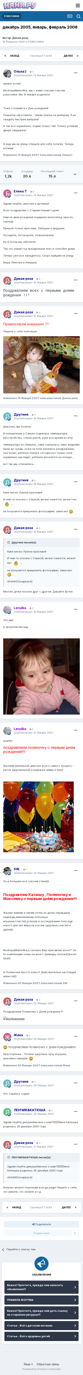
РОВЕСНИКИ (36, 41)
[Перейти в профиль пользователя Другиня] (7, 416)
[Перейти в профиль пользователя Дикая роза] (7, 281)
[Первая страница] (5, 56)
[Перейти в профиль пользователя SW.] (7, 871)
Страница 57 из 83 (41, 55)
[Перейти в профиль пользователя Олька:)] (7, 73)
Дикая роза (20, 37)
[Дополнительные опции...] (76, 73)
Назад (14, 55)
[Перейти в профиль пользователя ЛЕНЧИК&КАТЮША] (7, 1112)
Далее (68, 55)
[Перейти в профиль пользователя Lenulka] (7, 610)
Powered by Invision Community (41, 1369)
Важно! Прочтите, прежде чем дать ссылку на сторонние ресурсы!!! (37, 1312)
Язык (27, 1364)
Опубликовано (33, 75)
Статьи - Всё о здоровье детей (28, 1336)
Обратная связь (48, 1364)
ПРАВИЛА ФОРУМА (20, 1299)
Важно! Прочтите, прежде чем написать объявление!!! (35, 1287)
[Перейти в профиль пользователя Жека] (7, 1037)
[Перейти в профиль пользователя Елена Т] (7, 193)
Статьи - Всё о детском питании (29, 1325)
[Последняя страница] (78, 56)
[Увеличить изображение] (6, 503)
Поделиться (42, 1224)
